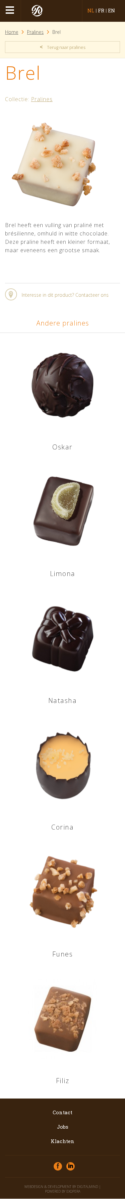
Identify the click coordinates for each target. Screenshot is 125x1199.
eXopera (73, 1191)
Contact (62, 1112)
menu (11, 10)
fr (101, 11)
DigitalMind (87, 1186)
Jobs (62, 1126)
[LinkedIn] (70, 1166)
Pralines (35, 31)
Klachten (62, 1141)
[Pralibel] (38, 11)
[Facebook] (58, 1166)
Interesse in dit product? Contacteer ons (65, 295)
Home (11, 31)
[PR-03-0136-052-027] (55, 214)
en (111, 11)
